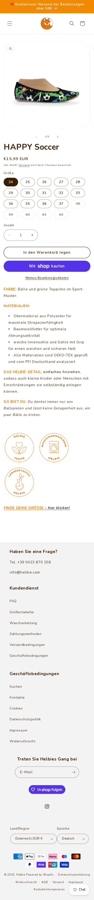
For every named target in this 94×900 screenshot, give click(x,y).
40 (30, 215)
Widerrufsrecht (22, 741)
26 (44, 182)
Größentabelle (22, 612)
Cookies (16, 708)
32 (61, 193)
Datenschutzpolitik (25, 719)
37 (61, 203)
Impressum (18, 730)
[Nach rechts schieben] (57, 137)
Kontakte (17, 697)
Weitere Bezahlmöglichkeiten (47, 278)
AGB (44, 882)
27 (61, 182)
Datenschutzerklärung (74, 875)
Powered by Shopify (40, 875)
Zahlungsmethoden (26, 634)
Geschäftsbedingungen (29, 655)
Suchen (16, 686)
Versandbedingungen (27, 644)
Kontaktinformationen (49, 889)
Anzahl (9, 225)
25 (28, 182)
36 (44, 203)
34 (11, 203)
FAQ (13, 601)
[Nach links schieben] (36, 137)
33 (78, 193)
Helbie (20, 875)
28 (78, 182)
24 (11, 182)
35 (28, 203)
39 (13, 215)
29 (11, 193)
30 (28, 193)
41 (47, 215)
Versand (24, 165)
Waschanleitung (23, 623)
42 (63, 215)
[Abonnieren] (73, 772)
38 (80, 204)
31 (44, 193)
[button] (9, 23)
